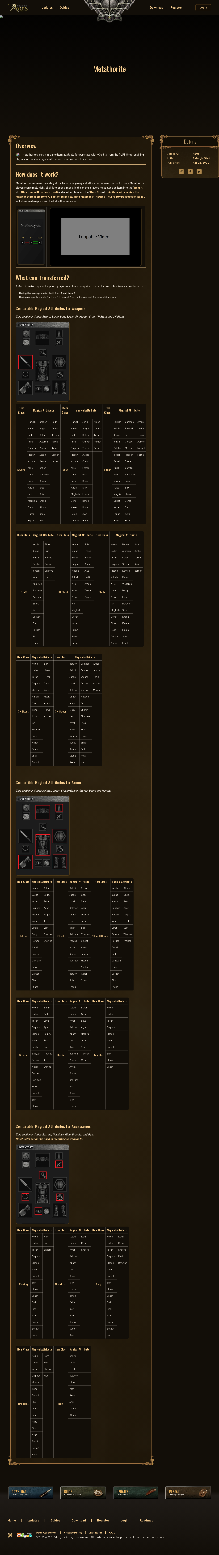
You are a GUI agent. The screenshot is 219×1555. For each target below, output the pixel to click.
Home (12, 1520)
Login (124, 1520)
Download (156, 7)
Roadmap (146, 1520)
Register (176, 7)
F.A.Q (112, 1532)
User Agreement (47, 1532)
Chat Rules (95, 1532)
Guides (64, 7)
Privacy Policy (73, 1532)
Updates (47, 7)
